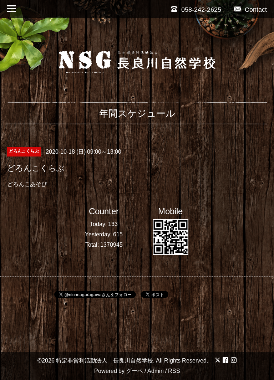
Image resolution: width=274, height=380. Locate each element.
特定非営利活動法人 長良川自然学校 (104, 361)
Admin (155, 371)
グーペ (134, 371)
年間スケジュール (137, 113)
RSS (174, 371)
